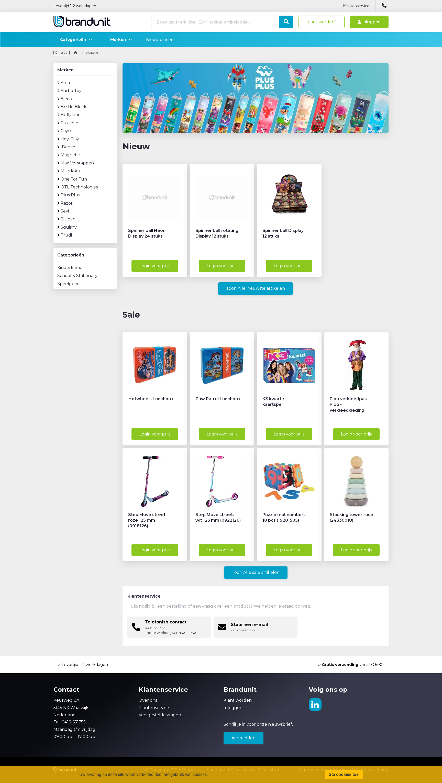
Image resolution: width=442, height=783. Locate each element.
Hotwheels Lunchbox (150, 398)
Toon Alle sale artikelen (256, 572)
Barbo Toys (72, 90)
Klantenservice (356, 6)
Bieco (66, 98)
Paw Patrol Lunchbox (218, 398)
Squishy (69, 227)
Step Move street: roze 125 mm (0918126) (147, 520)
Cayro (66, 130)
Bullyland (71, 114)
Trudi (66, 235)
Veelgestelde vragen (160, 714)
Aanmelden (243, 737)
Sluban (68, 219)
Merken (119, 39)
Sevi (65, 211)
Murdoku (70, 171)
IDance (68, 146)
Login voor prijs (154, 265)
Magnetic (70, 154)
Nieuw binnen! (160, 39)
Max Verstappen (77, 163)
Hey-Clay (70, 139)
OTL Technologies (79, 187)
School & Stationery (77, 275)
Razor (67, 203)
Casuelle (69, 122)
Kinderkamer (70, 267)
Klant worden (238, 700)
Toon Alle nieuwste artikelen (255, 288)
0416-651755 (74, 722)
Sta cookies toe (344, 774)
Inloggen (371, 21)
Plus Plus (70, 195)
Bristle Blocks (74, 106)
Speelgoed (68, 283)
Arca (65, 82)
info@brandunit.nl (245, 630)
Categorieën (74, 39)
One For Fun (74, 179)
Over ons (148, 700)
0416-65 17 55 (155, 628)
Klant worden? (321, 21)
